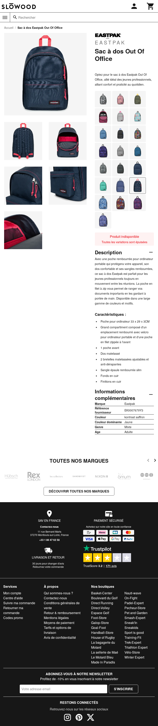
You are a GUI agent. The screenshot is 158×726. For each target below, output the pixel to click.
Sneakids (131, 627)
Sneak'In (130, 622)
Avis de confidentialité (60, 637)
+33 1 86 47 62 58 (49, 540)
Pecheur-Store (134, 607)
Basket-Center (101, 593)
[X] (90, 718)
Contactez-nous (49, 526)
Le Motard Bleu (102, 657)
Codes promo (13, 617)
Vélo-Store (132, 652)
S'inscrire (123, 689)
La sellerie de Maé (104, 652)
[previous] (148, 461)
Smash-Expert (134, 617)
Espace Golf (100, 612)
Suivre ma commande (19, 603)
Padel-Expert (134, 603)
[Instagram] (67, 718)
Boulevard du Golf (104, 598)
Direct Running (102, 603)
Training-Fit (132, 637)
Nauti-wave (132, 593)
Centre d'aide (13, 598)
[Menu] (5, 17)
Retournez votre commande (48, 566)
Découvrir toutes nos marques (79, 491)
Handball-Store (102, 632)
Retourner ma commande (13, 610)
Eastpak (110, 42)
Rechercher (26, 17)
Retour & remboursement (62, 612)
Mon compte (12, 593)
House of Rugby (103, 637)
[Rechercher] (15, 17)
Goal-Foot (98, 627)
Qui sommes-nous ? (58, 593)
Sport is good (134, 632)
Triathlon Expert (136, 647)
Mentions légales (56, 617)
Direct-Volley (100, 607)
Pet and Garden (136, 612)
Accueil (8, 28)
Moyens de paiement (59, 622)
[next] (155, 461)
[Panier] (150, 6)
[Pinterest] (79, 718)
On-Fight (130, 598)
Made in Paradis (103, 662)
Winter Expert (134, 657)
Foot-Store (99, 617)
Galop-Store (100, 622)
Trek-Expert (132, 642)
